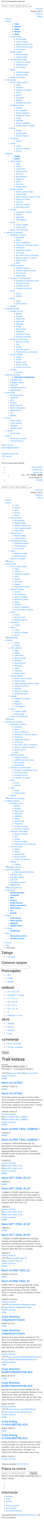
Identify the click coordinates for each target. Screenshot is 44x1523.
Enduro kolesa (22, 42)
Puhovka (19, 202)
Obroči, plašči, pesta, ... (19, 82)
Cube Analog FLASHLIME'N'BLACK (15, 1423)
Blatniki (19, 314)
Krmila (12, 128)
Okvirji (18, 151)
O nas (8, 1499)
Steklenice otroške (23, 250)
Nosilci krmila (21, 133)
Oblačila (9, 154)
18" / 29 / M (12, 1002)
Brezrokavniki (21, 176)
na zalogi (11, 957)
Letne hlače (20, 169)
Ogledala (19, 324)
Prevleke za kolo (22, 286)
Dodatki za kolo (16, 311)
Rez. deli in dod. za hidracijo (27, 255)
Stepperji (13, 426)
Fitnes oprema (16, 423)
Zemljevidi (14, 398)
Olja (17, 344)
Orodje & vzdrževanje (19, 339)
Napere (19, 100)
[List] (7, 1064)
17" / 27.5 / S (13, 998)
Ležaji (18, 146)
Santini (17, 643)
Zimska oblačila (16, 189)
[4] (5, 1064)
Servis (8, 436)
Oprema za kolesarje (14, 232)
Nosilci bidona (22, 365)
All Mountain (21, 39)
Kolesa (8, 21)
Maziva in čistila (22, 342)
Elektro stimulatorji (17, 408)
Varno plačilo (11, 1508)
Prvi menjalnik (21, 110)
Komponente (11, 80)
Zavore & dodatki (23, 148)
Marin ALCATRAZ (12, 1082)
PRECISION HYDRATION (24, 872)
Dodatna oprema (13, 309)
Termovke (20, 253)
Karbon (11, 1027)
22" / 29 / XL (13, 1009)
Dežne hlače (21, 227)
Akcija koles (15, 433)
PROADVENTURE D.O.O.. (27, 1515)
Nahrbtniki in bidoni (18, 235)
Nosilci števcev (16, 405)
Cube (16, 505)
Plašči (18, 85)
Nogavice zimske (23, 199)
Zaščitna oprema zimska (26, 270)
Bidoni (18, 240)
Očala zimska (21, 304)
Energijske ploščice (18, 387)
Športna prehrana (13, 375)
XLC (9, 975)
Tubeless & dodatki (23, 90)
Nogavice (20, 179)
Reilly (16, 510)
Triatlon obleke (22, 225)
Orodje (18, 347)
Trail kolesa (20, 49)
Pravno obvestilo (13, 1506)
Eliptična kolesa (22, 72)
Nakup (39, 16)
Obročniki (20, 98)
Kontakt (39, 480)
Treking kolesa (22, 65)
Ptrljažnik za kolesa (24, 288)
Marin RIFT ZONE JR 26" (16, 1224)
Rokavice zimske (23, 204)
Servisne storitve (17, 441)
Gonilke (19, 108)
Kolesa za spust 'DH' (24, 44)
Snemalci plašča (22, 349)
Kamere (13, 403)
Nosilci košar (21, 362)
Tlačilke (13, 370)
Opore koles (21, 329)
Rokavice (19, 174)
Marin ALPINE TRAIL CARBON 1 (20, 1129)
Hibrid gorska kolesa (24, 47)
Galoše (19, 215)
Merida (17, 513)
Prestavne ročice (23, 115)
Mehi (18, 263)
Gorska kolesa (16, 37)
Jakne (18, 181)
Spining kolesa (22, 75)
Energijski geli (15, 380)
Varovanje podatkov (14, 1511)
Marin (16, 515)
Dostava (9, 1496)
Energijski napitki (17, 382)
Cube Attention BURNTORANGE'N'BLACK (17, 1371)
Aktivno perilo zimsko (25, 192)
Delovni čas (37, 472)
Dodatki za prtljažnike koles (27, 281)
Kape (18, 164)
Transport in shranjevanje (20, 278)
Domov (9, 19)
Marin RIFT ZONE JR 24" (16, 1177)
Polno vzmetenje (14, 1044)
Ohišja (18, 326)
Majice (18, 166)
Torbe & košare (16, 354)
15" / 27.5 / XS (13, 992)
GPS (12, 400)
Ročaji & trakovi (22, 136)
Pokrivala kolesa (22, 283)
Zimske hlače (21, 194)
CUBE (10, 978)
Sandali (19, 296)
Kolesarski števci (17, 395)
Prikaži (5, 1052)
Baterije (13, 415)
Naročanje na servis (18, 438)
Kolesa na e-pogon (17, 77)
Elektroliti (14, 385)
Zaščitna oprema (17, 265)
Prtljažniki (20, 331)
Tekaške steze (16, 428)
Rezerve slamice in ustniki (26, 258)
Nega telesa (21, 276)
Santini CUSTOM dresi (19, 230)
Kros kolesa (20, 67)
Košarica (39, 14)
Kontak (8, 1501)
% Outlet (9, 431)
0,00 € (38, 9)
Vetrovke (19, 184)
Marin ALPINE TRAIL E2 (16, 1270)
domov (9, 943)
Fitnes (8, 418)
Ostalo (12, 70)
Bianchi (17, 508)
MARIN (10, 982)
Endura (17, 645)
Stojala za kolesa (23, 334)
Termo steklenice (23, 243)
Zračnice (19, 87)
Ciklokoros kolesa (23, 62)
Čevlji (12, 291)
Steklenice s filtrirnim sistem (27, 245)
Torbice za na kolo (23, 367)
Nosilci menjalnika (23, 123)
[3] (2, 1064)
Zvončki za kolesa (23, 337)
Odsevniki (20, 321)
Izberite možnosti (9, 1076)
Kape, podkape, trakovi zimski (28, 197)
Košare (18, 357)
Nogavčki (20, 217)
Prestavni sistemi (17, 105)
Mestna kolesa (22, 54)
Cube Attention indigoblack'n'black (13, 1318)
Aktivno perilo (21, 171)
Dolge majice (21, 187)
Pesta (18, 93)
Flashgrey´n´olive (15, 1015)
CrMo (10, 1034)
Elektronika (10, 393)
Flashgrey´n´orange (16, 995)
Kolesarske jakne (22, 207)
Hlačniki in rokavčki (24, 212)
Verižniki (19, 120)
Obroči (18, 95)
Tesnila (19, 141)
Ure (11, 413)
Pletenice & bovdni (23, 103)
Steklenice (20, 248)
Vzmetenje (14, 138)
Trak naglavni (21, 220)
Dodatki (13, 209)
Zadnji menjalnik (22, 113)
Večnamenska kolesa (18, 59)
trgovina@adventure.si (11, 448)
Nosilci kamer (15, 410)
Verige (18, 118)
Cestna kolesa (16, 52)
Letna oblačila (15, 161)
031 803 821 (37, 470)
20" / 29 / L (12, 1005)
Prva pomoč (21, 273)
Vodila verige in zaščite (25, 126)
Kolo (7, 945)
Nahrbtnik (20, 237)
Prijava (33, 1473)
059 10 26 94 (7, 445)
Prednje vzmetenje (15, 1047)
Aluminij (11, 1023)
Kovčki (18, 359)
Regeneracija (15, 390)
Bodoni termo (21, 260)
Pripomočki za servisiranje (26, 352)
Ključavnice (20, 319)
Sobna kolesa (15, 420)
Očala (12, 298)
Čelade (13, 306)
